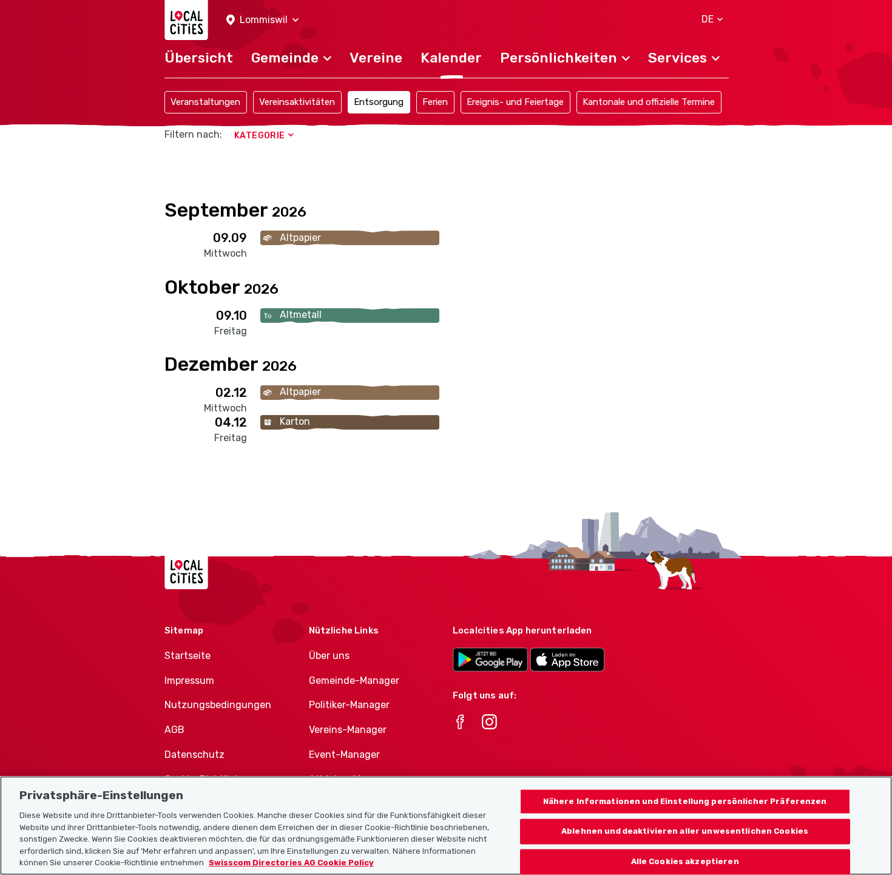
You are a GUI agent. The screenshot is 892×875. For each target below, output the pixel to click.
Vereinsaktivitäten (297, 101)
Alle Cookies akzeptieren (685, 862)
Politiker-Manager (349, 705)
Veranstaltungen (205, 101)
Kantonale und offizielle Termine (649, 101)
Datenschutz (194, 754)
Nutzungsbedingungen (217, 705)
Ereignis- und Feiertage (515, 101)
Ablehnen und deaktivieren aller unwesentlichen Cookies (684, 831)
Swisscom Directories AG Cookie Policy (291, 862)
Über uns (329, 655)
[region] (446, 825)
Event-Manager (344, 754)
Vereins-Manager (348, 729)
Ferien (435, 101)
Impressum (189, 680)
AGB (174, 729)
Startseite (187, 655)
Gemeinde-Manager (354, 680)
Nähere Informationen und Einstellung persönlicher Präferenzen (685, 801)
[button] (262, 20)
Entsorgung (379, 101)
